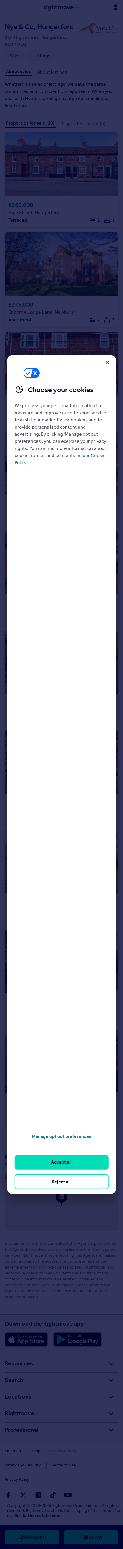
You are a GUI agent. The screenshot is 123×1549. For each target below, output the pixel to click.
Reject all (61, 1181)
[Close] (107, 362)
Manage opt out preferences (61, 1136)
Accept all (61, 1162)
